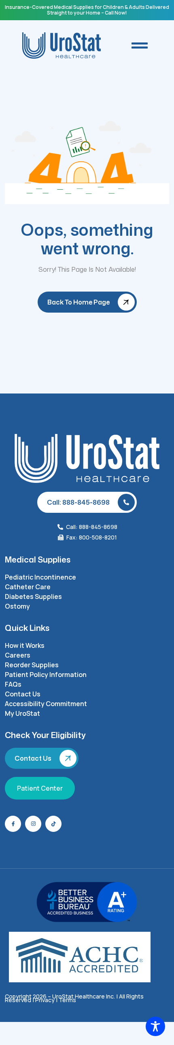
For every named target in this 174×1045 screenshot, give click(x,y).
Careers (17, 655)
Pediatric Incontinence (40, 577)
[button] (139, 45)
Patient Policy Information (46, 674)
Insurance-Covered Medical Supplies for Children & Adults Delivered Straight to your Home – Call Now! (87, 10)
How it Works (25, 645)
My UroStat (22, 713)
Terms (67, 1000)
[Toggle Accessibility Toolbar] (155, 1026)
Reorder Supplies (32, 664)
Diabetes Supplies (33, 596)
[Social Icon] (13, 824)
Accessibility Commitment (46, 703)
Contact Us (22, 694)
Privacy (45, 1000)
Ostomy (17, 606)
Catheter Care (28, 586)
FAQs (13, 684)
